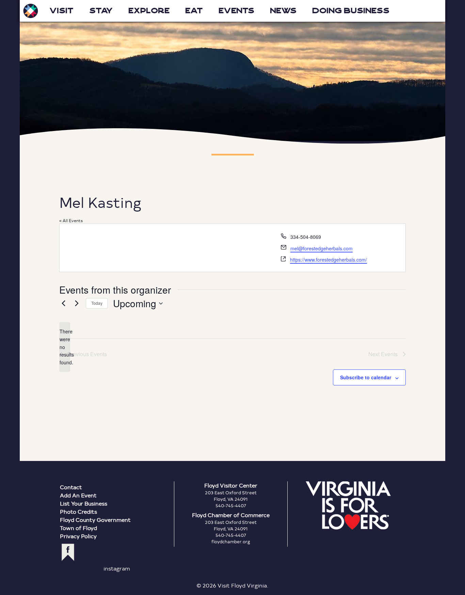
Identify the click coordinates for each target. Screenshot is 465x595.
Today (96, 303)
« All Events (71, 220)
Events (236, 10)
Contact (71, 487)
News (283, 10)
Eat (194, 10)
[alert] (64, 346)
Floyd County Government (95, 520)
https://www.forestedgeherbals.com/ (328, 259)
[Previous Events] (63, 303)
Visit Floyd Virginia (30, 10)
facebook (68, 552)
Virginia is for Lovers (348, 505)
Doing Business (350, 10)
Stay (101, 10)
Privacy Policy (78, 536)
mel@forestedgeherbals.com (321, 248)
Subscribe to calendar (365, 377)
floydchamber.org (230, 542)
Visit (61, 10)
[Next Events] (77, 303)
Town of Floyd (78, 528)
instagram (116, 568)
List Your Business (83, 503)
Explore (149, 10)
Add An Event (78, 495)
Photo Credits (78, 511)
